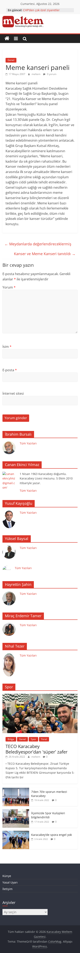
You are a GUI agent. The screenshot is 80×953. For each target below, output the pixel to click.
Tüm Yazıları (28, 443)
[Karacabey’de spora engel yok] (15, 833)
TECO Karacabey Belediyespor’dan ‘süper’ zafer (36, 749)
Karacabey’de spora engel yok (51, 835)
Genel (11, 60)
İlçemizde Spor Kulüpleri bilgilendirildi (48, 815)
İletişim (7, 889)
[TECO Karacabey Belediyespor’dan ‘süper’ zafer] (40, 696)
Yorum (9, 287)
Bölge (11, 739)
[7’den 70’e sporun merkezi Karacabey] (15, 790)
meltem (36, 74)
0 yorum (51, 74)
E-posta (9, 370)
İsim (6, 346)
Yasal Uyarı (10, 882)
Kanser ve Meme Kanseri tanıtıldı (44, 253)
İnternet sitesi (13, 393)
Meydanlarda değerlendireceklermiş (38, 243)
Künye (6, 876)
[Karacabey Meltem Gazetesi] (6, 38)
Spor (33, 739)
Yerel (44, 739)
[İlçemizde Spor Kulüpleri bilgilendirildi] (15, 811)
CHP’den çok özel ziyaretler (41, 10)
